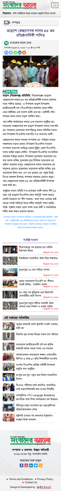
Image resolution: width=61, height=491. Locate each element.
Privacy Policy (45, 479)
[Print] (24, 52)
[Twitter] (11, 52)
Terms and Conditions (21, 479)
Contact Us (31, 482)
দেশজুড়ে (16, 22)
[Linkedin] (20, 52)
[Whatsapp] (15, 52)
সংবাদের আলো (39, 454)
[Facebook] (6, 52)
